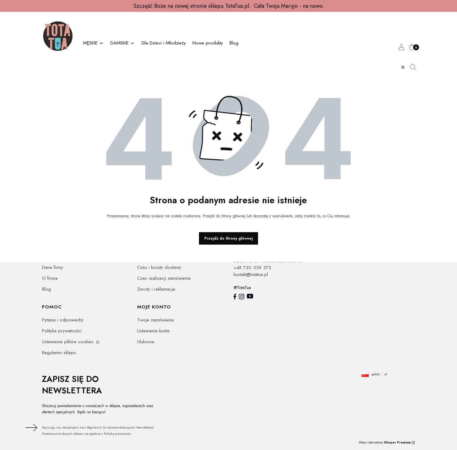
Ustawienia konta (153, 330)
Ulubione (145, 341)
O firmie (50, 278)
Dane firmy (52, 267)
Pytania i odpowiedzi (62, 319)
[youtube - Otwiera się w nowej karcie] (250, 296)
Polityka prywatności (61, 330)
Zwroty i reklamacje (156, 289)
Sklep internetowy (385, 442)
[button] (415, 67)
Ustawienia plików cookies (68, 341)
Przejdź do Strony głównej (228, 238)
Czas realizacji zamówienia (164, 278)
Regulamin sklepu (59, 352)
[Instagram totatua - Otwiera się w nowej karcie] (241, 296)
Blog (46, 289)
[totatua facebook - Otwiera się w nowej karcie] (234, 296)
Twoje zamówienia (155, 319)
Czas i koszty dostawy (159, 267)
